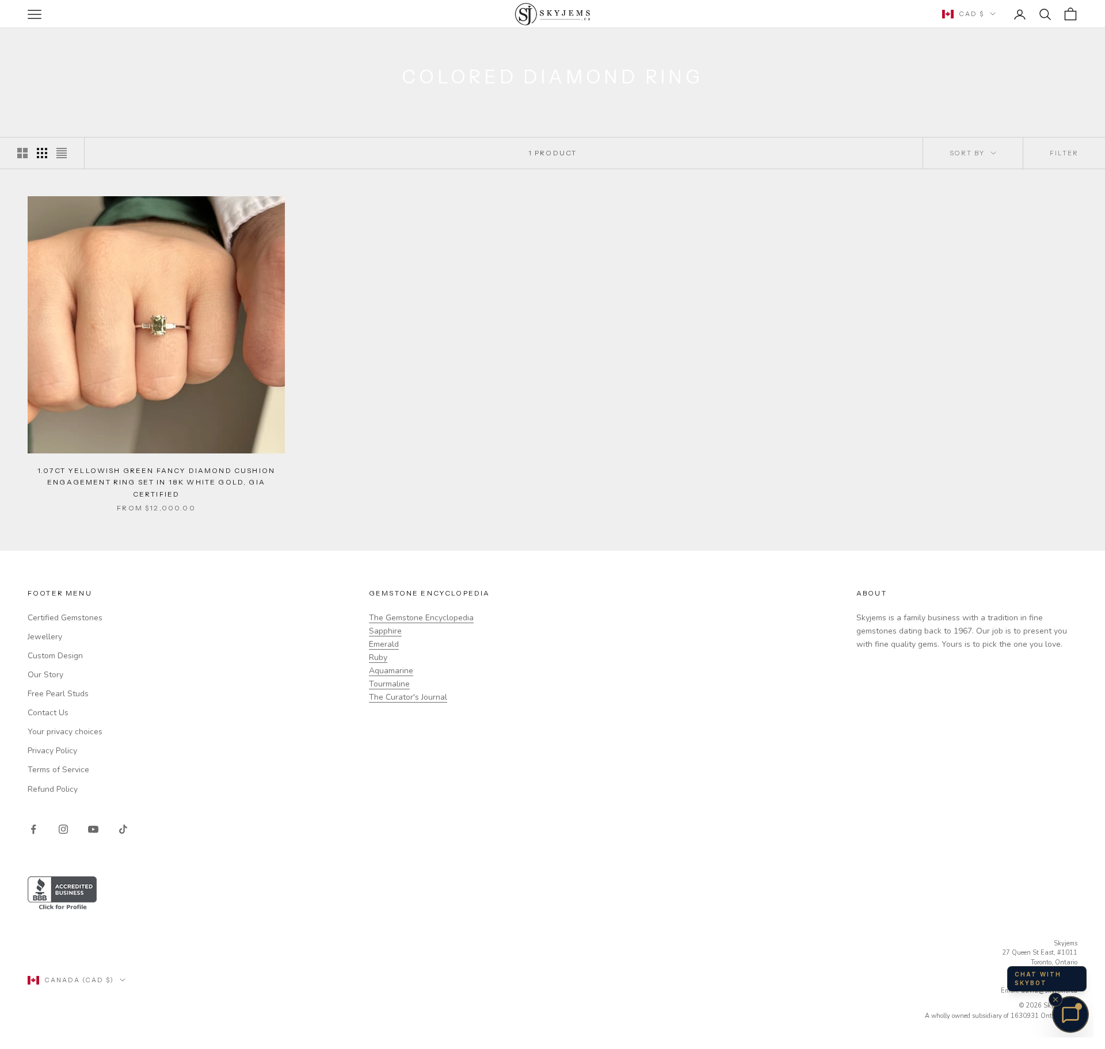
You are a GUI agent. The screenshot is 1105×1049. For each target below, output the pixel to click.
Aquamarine (391, 670)
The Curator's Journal (408, 697)
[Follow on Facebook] (33, 829)
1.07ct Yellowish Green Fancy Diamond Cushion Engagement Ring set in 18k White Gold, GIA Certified (156, 482)
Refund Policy (53, 789)
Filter (1064, 153)
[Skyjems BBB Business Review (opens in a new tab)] (552, 893)
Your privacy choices (65, 731)
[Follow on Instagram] (63, 829)
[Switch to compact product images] (61, 153)
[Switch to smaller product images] (42, 153)
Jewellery (45, 636)
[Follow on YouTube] (93, 829)
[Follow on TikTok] (123, 829)
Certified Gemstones (65, 617)
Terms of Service (58, 769)
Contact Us (48, 712)
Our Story (45, 674)
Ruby (378, 657)
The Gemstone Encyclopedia (421, 617)
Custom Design (55, 655)
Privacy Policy (52, 750)
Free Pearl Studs (58, 693)
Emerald (384, 644)
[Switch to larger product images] (22, 153)
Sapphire (385, 630)
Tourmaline (389, 683)
